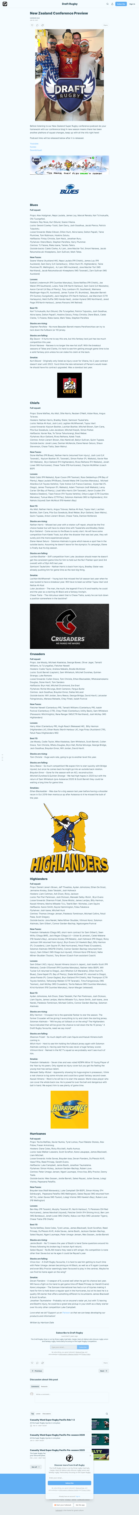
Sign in (132, 4)
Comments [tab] (35, 1386)
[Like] (32, 25)
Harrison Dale (35, 18)
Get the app (80, 1505)
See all (34, 1467)
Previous (38, 1371)
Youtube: (34, 143)
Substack (58, 1510)
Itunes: (33, 147)
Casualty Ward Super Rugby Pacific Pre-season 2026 (57, 1435)
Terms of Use (80, 1488)
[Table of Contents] (2, 757)
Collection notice (83, 1499)
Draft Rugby (42, 1425)
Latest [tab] (38, 1414)
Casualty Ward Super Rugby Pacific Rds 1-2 (52, 1420)
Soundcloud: (36, 150)
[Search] (107, 4)
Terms (74, 1499)
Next (102, 1371)
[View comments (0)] (37, 25)
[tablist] (39, 1386)
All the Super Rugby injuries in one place (45, 1423)
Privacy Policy (86, 1490)
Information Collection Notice (68, 1490)
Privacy (67, 1499)
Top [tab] (32, 1414)
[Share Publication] (112, 4)
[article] (69, 1424)
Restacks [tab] (44, 1386)
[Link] (27, 205)
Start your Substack (63, 1505)
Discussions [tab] (47, 1414)
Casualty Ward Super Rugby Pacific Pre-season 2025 (57, 1450)
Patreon (66, 1312)
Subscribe (121, 4)
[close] (90, 1455)
